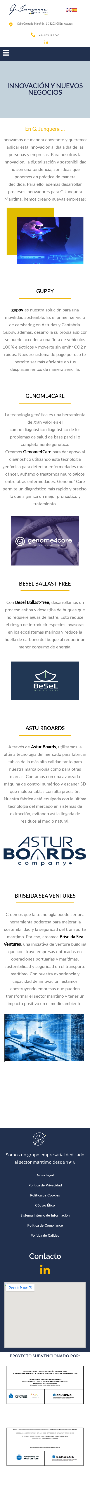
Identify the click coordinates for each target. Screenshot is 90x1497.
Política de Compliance (45, 1225)
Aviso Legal (45, 1175)
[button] (8, 53)
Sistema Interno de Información (45, 1215)
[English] (69, 9)
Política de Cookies (45, 1195)
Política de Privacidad (45, 1185)
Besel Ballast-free (32, 602)
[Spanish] (75, 9)
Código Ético (45, 1205)
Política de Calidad (45, 1235)
